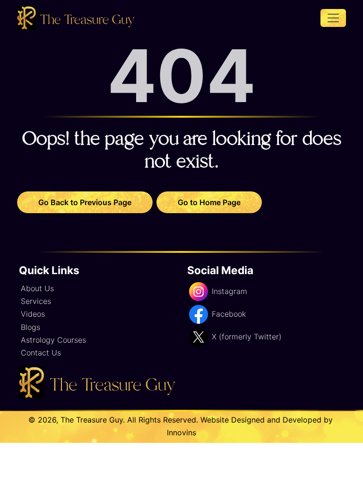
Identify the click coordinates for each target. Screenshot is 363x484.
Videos (33, 314)
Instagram (229, 291)
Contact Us (41, 352)
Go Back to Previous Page (84, 202)
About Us (37, 288)
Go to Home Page (209, 202)
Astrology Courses (53, 340)
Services (36, 301)
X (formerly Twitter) (247, 336)
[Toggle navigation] (333, 18)
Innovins (181, 432)
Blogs (30, 327)
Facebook (229, 314)
